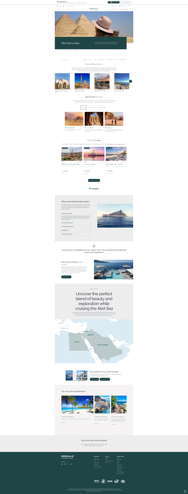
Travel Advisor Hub (97, 465)
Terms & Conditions (120, 467)
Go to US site (114, 2)
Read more (63, 422)
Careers (118, 462)
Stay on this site (125, 2)
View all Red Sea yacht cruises (94, 180)
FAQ (94, 461)
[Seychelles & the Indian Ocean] (119, 404)
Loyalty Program (119, 459)
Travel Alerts (96, 464)
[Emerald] (94, 9)
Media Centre (119, 464)
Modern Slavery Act (120, 473)
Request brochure (94, 379)
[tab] (83, 107)
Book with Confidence (97, 467)
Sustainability (119, 465)
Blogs (106, 459)
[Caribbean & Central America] (77, 404)
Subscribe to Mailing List (109, 461)
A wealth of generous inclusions (66, 234)
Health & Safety (96, 462)
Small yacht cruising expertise (66, 213)
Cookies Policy (119, 470)
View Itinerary (63, 173)
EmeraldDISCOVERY (64, 230)
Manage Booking (97, 459)
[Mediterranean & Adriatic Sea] (102, 404)
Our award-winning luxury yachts (67, 222)
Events (106, 462)
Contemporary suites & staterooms (67, 226)
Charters (118, 461)
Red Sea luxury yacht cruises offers (116, 144)
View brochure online (104, 379)
